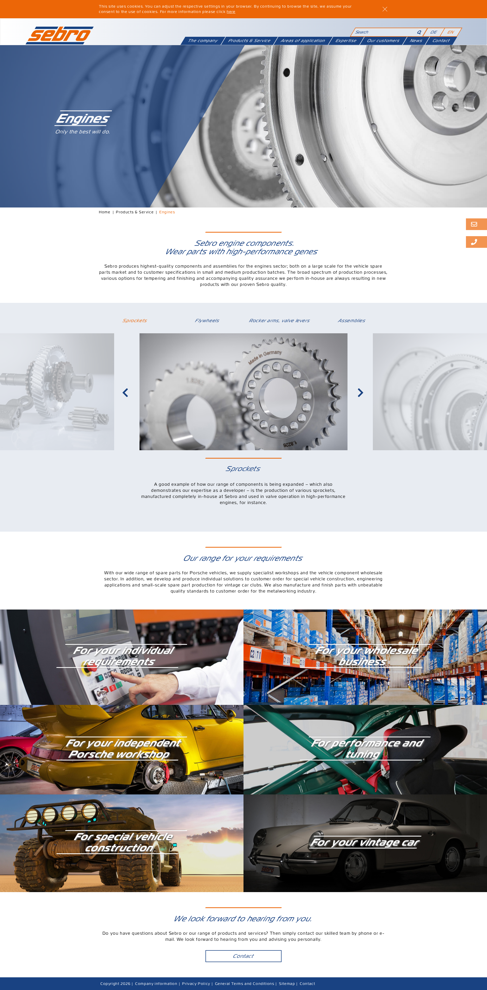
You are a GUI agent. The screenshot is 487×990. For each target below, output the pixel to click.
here (231, 11)
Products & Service (249, 40)
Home (104, 212)
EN (451, 32)
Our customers (383, 40)
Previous (125, 392)
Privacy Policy (196, 983)
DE (433, 32)
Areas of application (303, 40)
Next (361, 392)
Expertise (346, 40)
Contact (441, 40)
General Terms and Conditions (244, 983)
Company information (156, 983)
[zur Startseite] (60, 33)
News (416, 40)
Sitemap (287, 983)
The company (203, 40)
